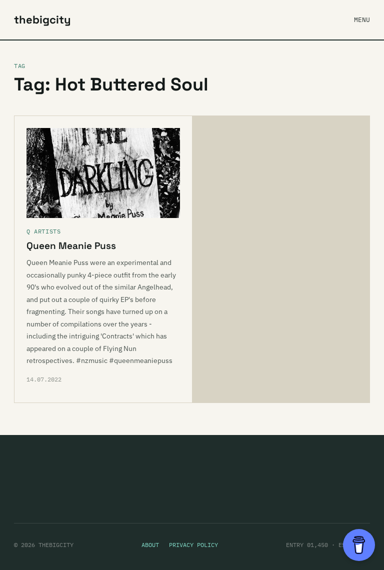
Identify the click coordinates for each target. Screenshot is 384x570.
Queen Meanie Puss (71, 246)
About (150, 544)
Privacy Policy (193, 544)
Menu (362, 20)
